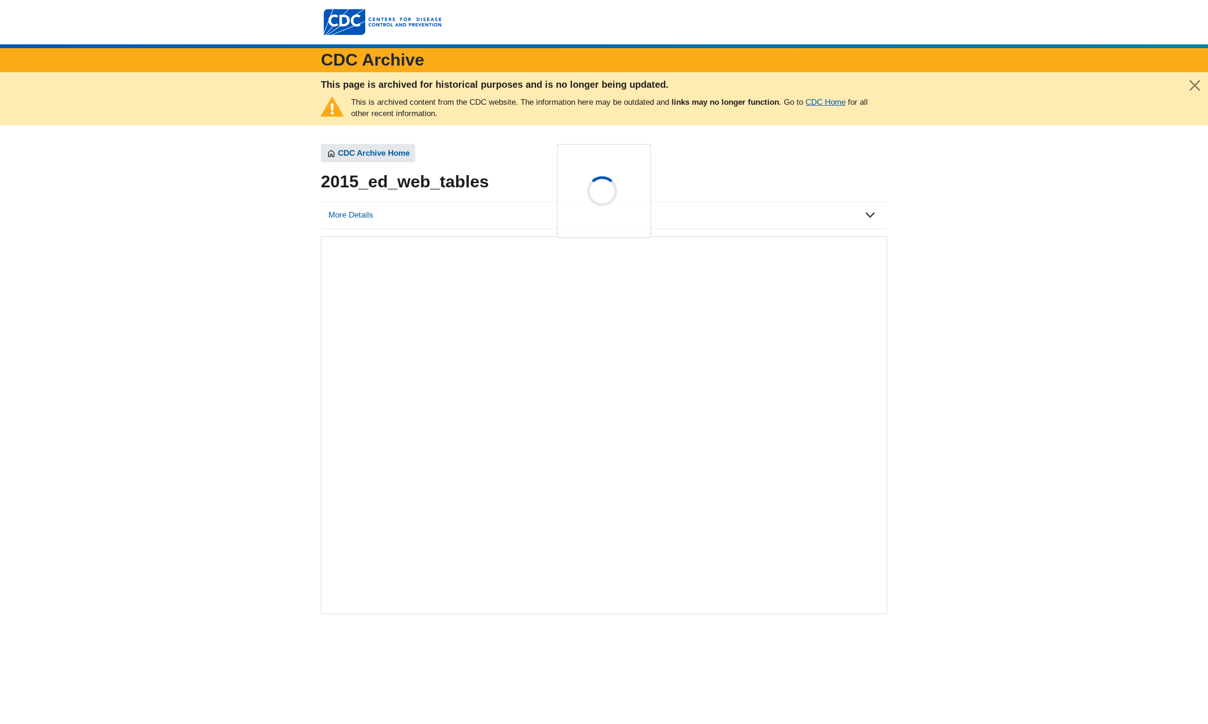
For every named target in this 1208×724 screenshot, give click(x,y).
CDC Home (825, 102)
